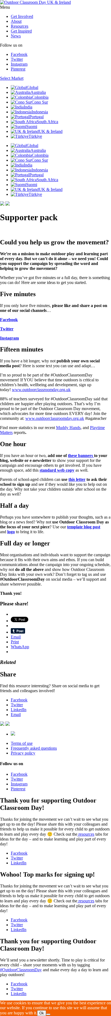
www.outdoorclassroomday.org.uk (41, 389)
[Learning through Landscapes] (13, 734)
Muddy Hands (68, 427)
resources (85, 834)
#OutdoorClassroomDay (21, 969)
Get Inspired (21, 31)
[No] (48, 1014)
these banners (81, 455)
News (16, 36)
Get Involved (22, 16)
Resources (19, 26)
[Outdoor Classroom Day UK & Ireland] (35, 2)
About (16, 21)
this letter (76, 479)
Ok (41, 1013)
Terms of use (22, 743)
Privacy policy (23, 753)
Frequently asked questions (34, 748)
